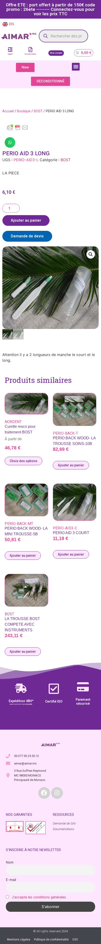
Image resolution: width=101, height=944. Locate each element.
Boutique (24, 111)
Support (10, 54)
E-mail (11, 880)
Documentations (30, 54)
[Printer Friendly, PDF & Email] (18, 129)
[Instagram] (57, 793)
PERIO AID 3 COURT (71, 533)
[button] (76, 67)
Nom (10, 862)
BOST (38, 111)
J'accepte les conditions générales (39, 897)
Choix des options (23, 461)
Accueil (8, 111)
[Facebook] (44, 793)
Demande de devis (27, 236)
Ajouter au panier (26, 220)
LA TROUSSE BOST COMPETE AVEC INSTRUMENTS (22, 624)
